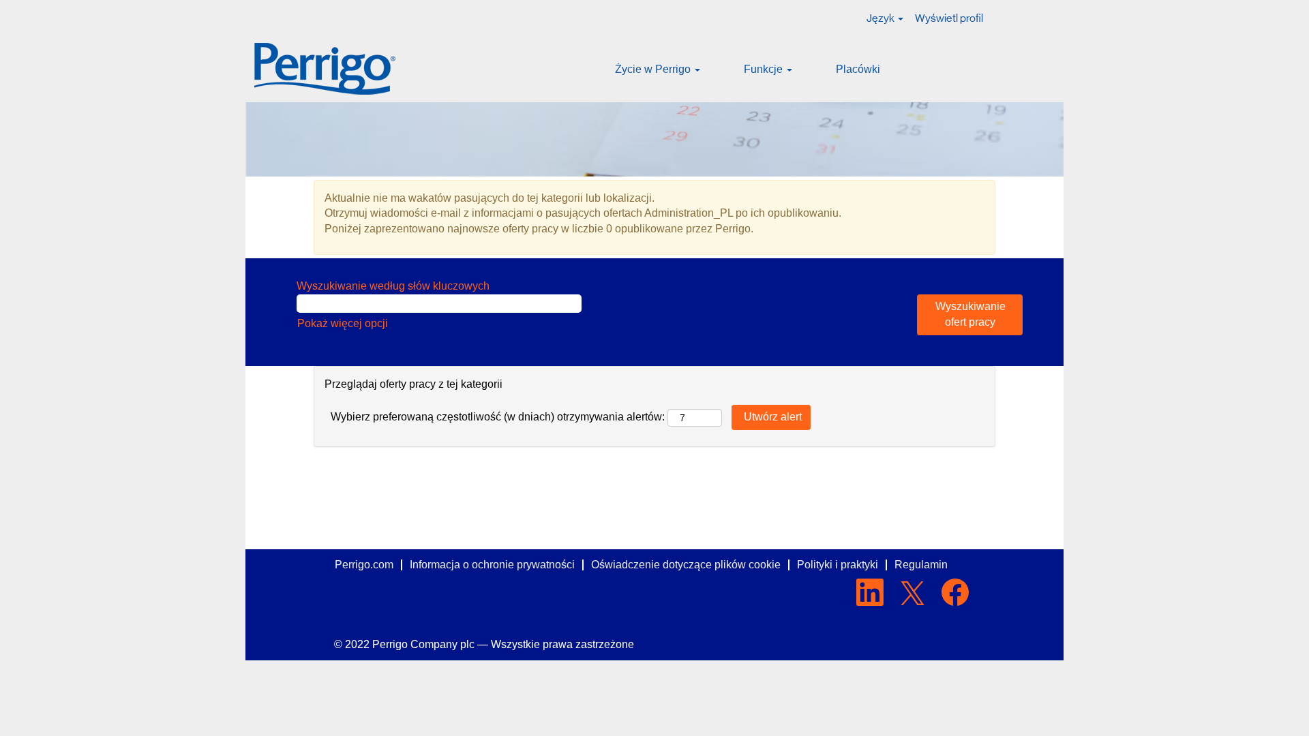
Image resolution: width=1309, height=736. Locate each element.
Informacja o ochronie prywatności (492, 564)
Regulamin (921, 564)
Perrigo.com (364, 564)
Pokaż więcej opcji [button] (342, 323)
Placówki (858, 69)
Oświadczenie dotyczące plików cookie (686, 564)
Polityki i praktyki (837, 564)
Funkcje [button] (764, 69)
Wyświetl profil (949, 18)
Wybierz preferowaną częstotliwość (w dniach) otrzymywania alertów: (498, 417)
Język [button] (882, 18)
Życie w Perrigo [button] (654, 69)
